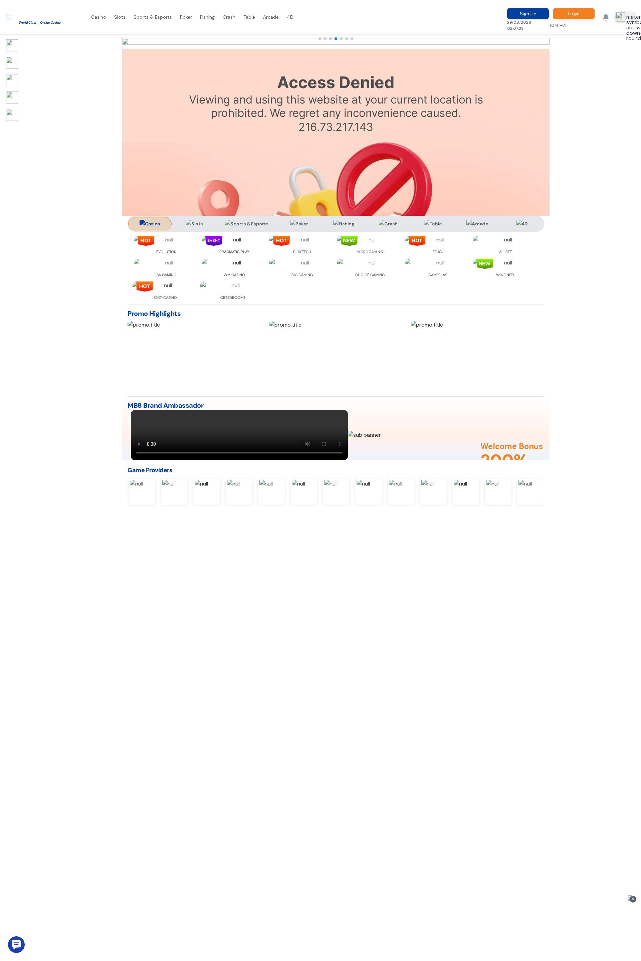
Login (574, 14)
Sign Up (528, 14)
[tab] (150, 223)
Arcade (271, 17)
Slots (120, 17)
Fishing (207, 17)
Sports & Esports (153, 17)
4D (290, 17)
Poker (186, 17)
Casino (98, 17)
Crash (229, 17)
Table (249, 17)
